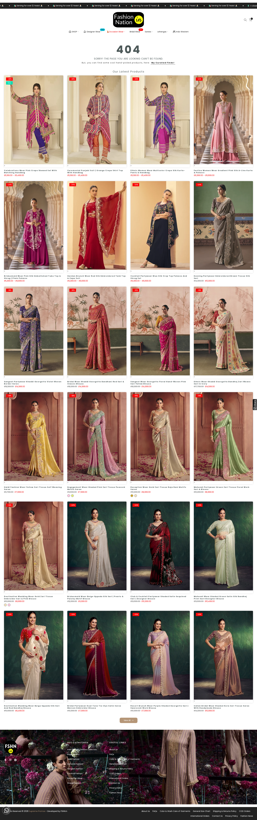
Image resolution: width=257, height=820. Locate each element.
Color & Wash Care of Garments (124, 759)
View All (127, 720)
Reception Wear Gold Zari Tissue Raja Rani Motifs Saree (158, 488)
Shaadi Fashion (74, 783)
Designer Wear (95, 31)
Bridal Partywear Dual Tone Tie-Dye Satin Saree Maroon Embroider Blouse (94, 707)
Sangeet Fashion (75, 768)
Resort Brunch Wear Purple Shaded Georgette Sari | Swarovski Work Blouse (159, 707)
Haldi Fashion (73, 759)
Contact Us (114, 783)
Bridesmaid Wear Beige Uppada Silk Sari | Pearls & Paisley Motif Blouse (95, 597)
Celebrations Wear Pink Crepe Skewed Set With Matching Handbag (30, 171)
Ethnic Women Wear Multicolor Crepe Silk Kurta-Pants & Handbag (158, 171)
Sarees (148, 31)
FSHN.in (64, 811)
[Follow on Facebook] (5, 760)
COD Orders (115, 773)
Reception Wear (74, 778)
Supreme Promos (37, 811)
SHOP (74, 31)
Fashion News (115, 792)
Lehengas (161, 31)
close (254, 6)
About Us (113, 749)
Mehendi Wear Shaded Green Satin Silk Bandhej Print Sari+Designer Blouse (220, 597)
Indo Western (182, 31)
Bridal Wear (136, 31)
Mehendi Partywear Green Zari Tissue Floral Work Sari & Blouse (222, 488)
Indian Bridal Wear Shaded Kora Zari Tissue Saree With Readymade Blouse (222, 707)
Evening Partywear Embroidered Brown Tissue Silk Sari (222, 277)
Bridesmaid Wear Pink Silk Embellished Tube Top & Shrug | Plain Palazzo (32, 277)
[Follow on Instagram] (10, 760)
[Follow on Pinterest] (15, 760)
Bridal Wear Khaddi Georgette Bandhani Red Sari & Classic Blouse (95, 383)
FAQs (111, 754)
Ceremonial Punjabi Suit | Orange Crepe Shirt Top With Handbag (95, 171)
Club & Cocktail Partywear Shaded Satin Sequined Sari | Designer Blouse (158, 597)
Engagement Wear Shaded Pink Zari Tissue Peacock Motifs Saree (96, 488)
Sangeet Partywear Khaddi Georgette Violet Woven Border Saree (33, 383)
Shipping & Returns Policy (121, 768)
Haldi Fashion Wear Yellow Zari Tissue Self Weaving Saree (33, 488)
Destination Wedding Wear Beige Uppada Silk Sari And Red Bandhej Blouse (32, 707)
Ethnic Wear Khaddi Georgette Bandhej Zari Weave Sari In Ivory (222, 383)
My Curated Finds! (163, 62)
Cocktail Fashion (75, 773)
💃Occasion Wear (115, 31)
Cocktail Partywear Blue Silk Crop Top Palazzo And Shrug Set (159, 277)
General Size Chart (118, 764)
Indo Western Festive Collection (82, 749)
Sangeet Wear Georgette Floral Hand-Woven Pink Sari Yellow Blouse (158, 383)
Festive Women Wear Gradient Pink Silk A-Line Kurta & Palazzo (223, 171)
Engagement (73, 754)
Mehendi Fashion (75, 764)
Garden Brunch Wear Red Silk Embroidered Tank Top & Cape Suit (96, 277)
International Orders (118, 778)
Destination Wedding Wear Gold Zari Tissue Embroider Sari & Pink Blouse (28, 597)
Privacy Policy (115, 788)
